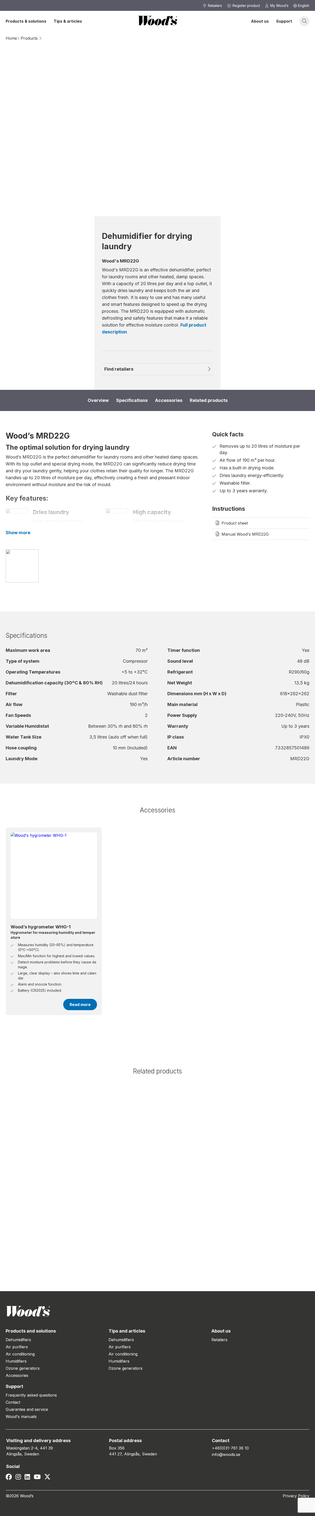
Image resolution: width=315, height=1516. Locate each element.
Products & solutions (26, 21)
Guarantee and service (27, 1409)
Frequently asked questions (31, 1395)
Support (284, 21)
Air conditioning (20, 1353)
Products (29, 38)
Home (11, 38)
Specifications (132, 400)
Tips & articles (68, 21)
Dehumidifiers (18, 1339)
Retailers (219, 1339)
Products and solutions (31, 1331)
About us (260, 21)
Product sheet (234, 523)
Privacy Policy (296, 1495)
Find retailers (118, 369)
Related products (209, 400)
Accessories (168, 400)
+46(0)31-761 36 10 (230, 1448)
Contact (13, 1402)
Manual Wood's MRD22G (245, 534)
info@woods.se (226, 1454)
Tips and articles (127, 1331)
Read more (80, 1004)
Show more (18, 532)
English (303, 5)
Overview (98, 400)
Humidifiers (16, 1361)
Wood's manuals (21, 1416)
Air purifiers (17, 1346)
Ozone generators (23, 1368)
